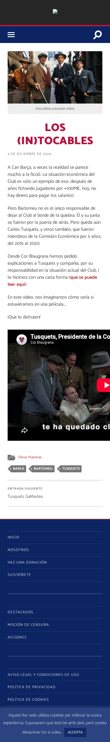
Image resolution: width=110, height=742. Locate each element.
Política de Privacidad (32, 687)
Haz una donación (27, 562)
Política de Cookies (28, 700)
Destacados (20, 612)
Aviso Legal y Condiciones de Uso (43, 675)
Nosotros (18, 550)
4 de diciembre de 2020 (30, 154)
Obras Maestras (30, 457)
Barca (18, 468)
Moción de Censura (28, 625)
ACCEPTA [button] (75, 732)
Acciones (17, 637)
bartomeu (43, 468)
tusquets (71, 468)
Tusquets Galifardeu (25, 493)
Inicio (13, 537)
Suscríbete (19, 575)
